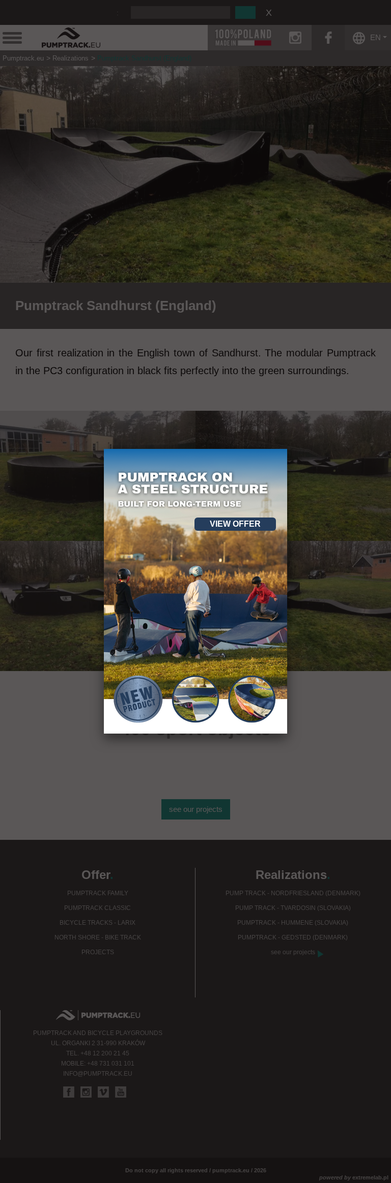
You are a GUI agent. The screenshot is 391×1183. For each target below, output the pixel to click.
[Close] (287, 449)
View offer (235, 524)
